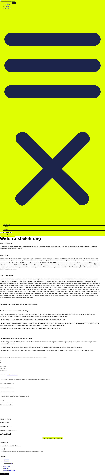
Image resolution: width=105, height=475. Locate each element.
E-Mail (2, 449)
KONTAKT (7, 8)
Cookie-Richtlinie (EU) (8, 463)
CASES (6, 6)
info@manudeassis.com (12, 375)
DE (13, 3)
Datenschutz (6, 459)
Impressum (6, 461)
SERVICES (7, 4)
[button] (52, 116)
